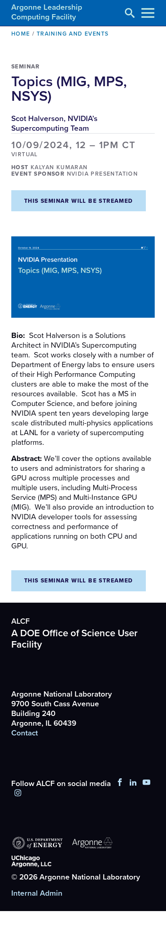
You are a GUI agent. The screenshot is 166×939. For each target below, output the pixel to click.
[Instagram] (18, 793)
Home (20, 33)
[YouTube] (147, 783)
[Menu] (147, 13)
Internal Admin (36, 893)
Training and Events (73, 33)
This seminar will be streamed (78, 201)
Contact (24, 733)
